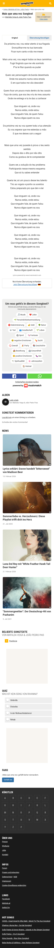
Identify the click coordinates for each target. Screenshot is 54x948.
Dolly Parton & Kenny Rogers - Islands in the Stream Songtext (26, 930)
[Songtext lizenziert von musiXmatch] (27, 385)
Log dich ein (6, 417)
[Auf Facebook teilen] (14, 376)
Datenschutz (7, 877)
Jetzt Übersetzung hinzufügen (25, 284)
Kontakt (5, 855)
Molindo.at (6, 903)
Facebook (6, 899)
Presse (5, 842)
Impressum (6, 881)
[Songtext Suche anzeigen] (50, 3)
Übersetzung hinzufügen (39, 38)
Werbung (5, 846)
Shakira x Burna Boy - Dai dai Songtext (17, 925)
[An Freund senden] (40, 376)
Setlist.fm (6, 907)
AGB (15, 877)
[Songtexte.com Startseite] (27, 3)
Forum (4, 868)
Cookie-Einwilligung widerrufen (14, 885)
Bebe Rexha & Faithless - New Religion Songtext (20, 943)
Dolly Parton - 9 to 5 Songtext (13, 934)
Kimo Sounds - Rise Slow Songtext (15, 938)
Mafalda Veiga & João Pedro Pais (18, 17)
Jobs (4, 850)
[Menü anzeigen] (4, 3)
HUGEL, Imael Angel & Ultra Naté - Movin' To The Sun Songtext (26, 921)
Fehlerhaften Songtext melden (27, 382)
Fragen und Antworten (10, 872)
